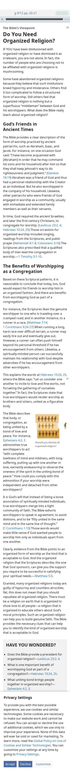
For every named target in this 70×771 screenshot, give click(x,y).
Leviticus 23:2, (49, 225)
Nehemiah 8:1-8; (25, 243)
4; (60, 225)
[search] (65, 5)
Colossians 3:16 (48, 243)
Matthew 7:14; (38, 322)
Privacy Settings (27, 754)
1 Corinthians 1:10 (16, 528)
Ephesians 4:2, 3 (14, 440)
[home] (5, 5)
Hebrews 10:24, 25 (16, 230)
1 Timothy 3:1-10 (29, 257)
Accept (10, 764)
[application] (35, 19)
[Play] (2, 19)
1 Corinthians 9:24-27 (18, 327)
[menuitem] (5, 5)
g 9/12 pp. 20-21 (25, 13)
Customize (43, 764)
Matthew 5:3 (43, 576)
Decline (25, 764)
